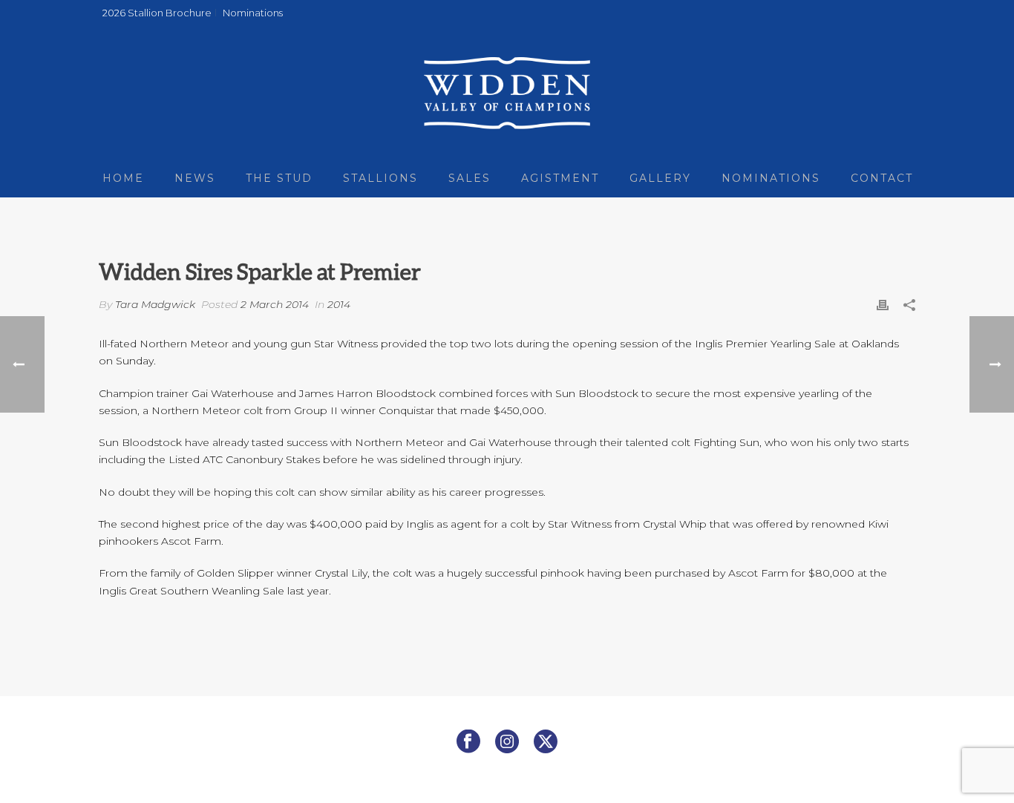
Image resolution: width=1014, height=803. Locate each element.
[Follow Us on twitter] (545, 742)
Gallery (660, 178)
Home (123, 178)
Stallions (380, 178)
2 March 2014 (275, 304)
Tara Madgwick (155, 304)
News (194, 178)
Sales (469, 178)
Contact (882, 178)
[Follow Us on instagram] (507, 742)
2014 (338, 304)
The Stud (279, 178)
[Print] (883, 304)
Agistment (560, 178)
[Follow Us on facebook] (468, 742)
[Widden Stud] (506, 93)
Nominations (771, 178)
